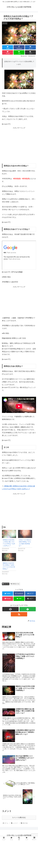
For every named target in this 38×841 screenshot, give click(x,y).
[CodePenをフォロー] (10, 609)
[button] (34, 426)
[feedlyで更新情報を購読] (27, 609)
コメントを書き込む (19, 817)
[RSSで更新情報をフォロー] (19, 614)
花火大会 (6, 584)
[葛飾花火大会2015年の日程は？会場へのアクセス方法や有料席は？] (9, 557)
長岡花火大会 (15, 584)
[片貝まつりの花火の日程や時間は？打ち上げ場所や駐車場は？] (25, 534)
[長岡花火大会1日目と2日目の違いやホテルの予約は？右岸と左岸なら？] (9, 534)
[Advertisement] (19, 143)
